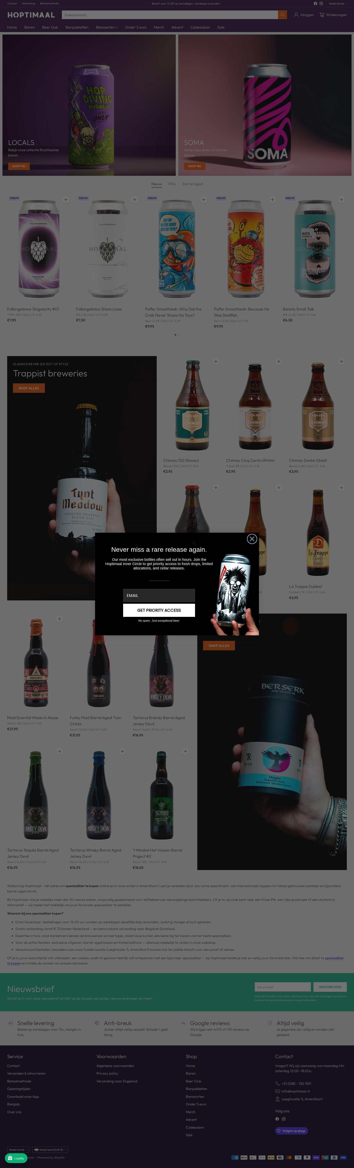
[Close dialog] (252, 539)
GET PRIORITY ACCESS (159, 610)
